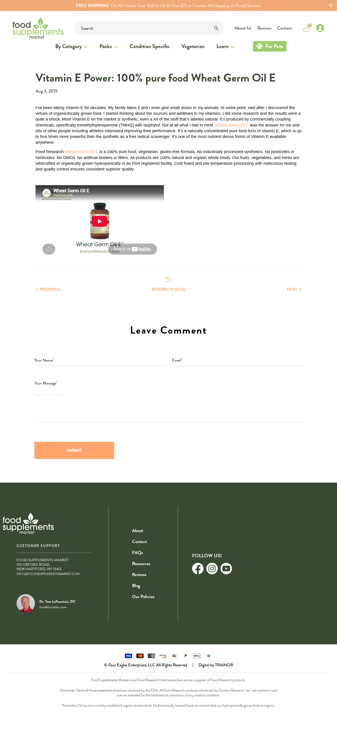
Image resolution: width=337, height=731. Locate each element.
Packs (105, 46)
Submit (74, 450)
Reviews (264, 28)
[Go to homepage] (25, 28)
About (137, 530)
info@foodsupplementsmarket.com (48, 574)
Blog (136, 585)
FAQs (137, 552)
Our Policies (143, 596)
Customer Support (38, 545)
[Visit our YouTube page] (226, 568)
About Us (243, 28)
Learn (222, 46)
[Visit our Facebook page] (198, 568)
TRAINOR (224, 665)
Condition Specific (149, 46)
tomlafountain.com (52, 607)
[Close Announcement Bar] (331, 6)
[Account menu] (320, 28)
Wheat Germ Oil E (232, 125)
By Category (68, 46)
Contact (284, 28)
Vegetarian (192, 46)
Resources (141, 563)
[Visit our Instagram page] (212, 568)
